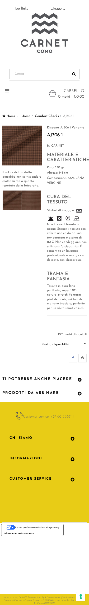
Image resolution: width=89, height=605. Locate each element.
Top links (21, 9)
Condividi (73, 358)
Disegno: (53, 127)
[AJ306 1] (12, 200)
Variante (78, 127)
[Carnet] (44, 33)
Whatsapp (82, 358)
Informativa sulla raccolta (19, 533)
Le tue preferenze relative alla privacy (37, 527)
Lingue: (56, 9)
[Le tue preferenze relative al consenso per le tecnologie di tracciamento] (80, 596)
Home (10, 116)
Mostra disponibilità (55, 344)
